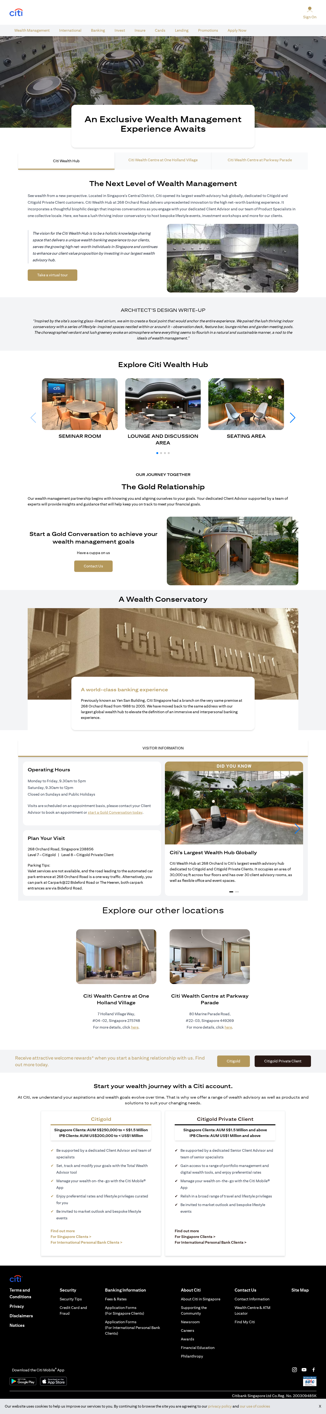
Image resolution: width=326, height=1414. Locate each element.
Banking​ (98, 30)
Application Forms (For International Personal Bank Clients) (132, 1328)
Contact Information (252, 1299)
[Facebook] (313, 1370)
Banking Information (125, 1290)
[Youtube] (304, 1370)
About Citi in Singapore (200, 1299)
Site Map (300, 1290)
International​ (70, 30)
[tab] (32, 30)
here (134, 1027)
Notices (17, 1325)
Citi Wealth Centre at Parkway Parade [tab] (260, 160)
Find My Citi (245, 1322)
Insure (140, 30)
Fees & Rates (116, 1299)
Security (68, 1290)
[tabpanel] (163, 607)
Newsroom (190, 1322)
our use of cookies (255, 1406)
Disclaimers (21, 1315)
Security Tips (71, 1299)
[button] (157, 453)
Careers (187, 1330)
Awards (187, 1339)
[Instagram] (294, 1370)
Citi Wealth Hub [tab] (66, 161)
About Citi (191, 1290)
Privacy (17, 1306)
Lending (182, 30)
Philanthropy (192, 1356)
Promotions (208, 30)
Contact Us (245, 1290)
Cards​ (160, 30)
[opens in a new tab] (16, 12)
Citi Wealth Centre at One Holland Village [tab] (163, 160)
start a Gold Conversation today (115, 812)
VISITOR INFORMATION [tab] (163, 748)
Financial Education (198, 1347)
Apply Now (237, 30)
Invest (120, 30)
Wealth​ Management (32, 30)
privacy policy (220, 1406)
